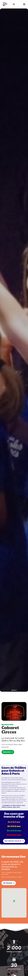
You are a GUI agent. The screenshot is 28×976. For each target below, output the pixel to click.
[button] (14, 4)
